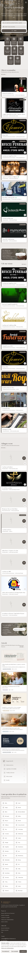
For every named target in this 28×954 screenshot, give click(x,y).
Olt (19, 864)
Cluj (6, 829)
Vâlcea (6, 886)
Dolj (6, 838)
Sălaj (19, 869)
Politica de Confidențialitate (7, 948)
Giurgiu (6, 842)
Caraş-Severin (21, 825)
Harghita (7, 847)
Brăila (19, 816)
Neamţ (6, 864)
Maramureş (20, 855)
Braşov (6, 820)
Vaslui (19, 886)
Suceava (7, 877)
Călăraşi (6, 825)
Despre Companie (5, 915)
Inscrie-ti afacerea (5, 928)
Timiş (6, 882)
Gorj (19, 842)
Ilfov (6, 855)
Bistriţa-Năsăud (21, 812)
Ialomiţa (7, 851)
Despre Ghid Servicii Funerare (7, 913)
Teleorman (20, 877)
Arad (19, 803)
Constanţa (20, 829)
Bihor (6, 812)
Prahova (7, 869)
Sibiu (19, 873)
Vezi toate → (3, 74)
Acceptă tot (23, 951)
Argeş (6, 807)
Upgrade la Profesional (18, 629)
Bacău (19, 807)
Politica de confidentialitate (7, 919)
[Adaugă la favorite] (25, 90)
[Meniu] (26, 2)
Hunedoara (20, 847)
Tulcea (19, 882)
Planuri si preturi (4, 930)
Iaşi (19, 851)
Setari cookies (4, 922)
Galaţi (19, 838)
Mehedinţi (7, 860)
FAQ (2, 932)
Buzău (19, 820)
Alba (6, 803)
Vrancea (7, 890)
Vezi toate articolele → (22, 646)
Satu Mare (7, 873)
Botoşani (7, 816)
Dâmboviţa (20, 834)
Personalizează (5, 951)
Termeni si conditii (5, 917)
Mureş (19, 860)
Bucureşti (20, 890)
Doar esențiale (14, 951)
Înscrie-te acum (19, 254)
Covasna (7, 834)
